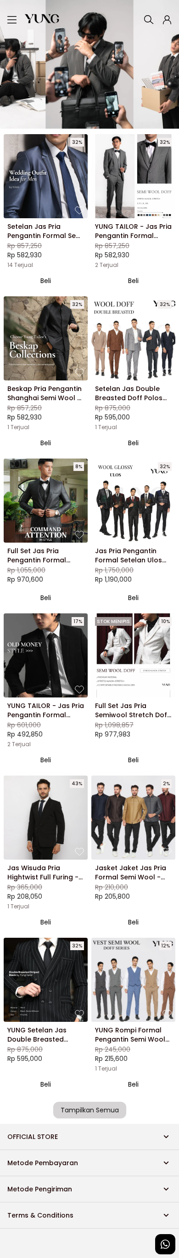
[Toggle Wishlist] (79, 210)
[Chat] (165, 1244)
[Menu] (12, 19)
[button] (167, 19)
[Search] (148, 19)
